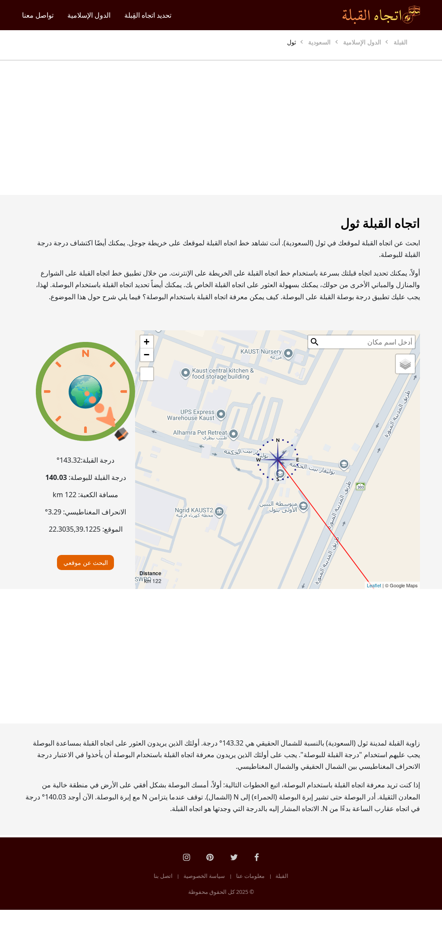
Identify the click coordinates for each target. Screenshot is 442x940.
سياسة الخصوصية (204, 876)
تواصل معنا (38, 15)
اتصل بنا (163, 876)
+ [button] (146, 341)
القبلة (281, 876)
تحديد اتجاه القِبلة (147, 15)
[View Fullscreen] (146, 373)
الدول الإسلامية (88, 15)
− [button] (146, 354)
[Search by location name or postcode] (314, 341)
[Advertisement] (221, 127)
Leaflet (374, 585)
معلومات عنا (250, 876)
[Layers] (405, 363)
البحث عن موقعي (85, 562)
